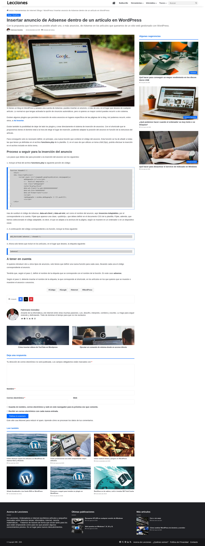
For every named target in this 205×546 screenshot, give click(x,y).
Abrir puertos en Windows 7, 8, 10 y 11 (99, 526)
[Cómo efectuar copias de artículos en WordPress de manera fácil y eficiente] (27, 445)
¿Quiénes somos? (160, 542)
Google (64, 290)
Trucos (162, 3)
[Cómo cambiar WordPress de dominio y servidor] (142, 531)
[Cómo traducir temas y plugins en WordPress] (114, 445)
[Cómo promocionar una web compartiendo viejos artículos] (70, 445)
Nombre (11, 389)
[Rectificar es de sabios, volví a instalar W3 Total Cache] (114, 477)
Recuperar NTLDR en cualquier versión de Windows (104, 518)
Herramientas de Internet (25, 10)
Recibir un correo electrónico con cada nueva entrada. (33, 411)
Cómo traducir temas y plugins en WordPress (110, 458)
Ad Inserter (19, 120)
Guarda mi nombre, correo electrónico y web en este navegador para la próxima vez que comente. (53, 407)
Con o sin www (155, 518)
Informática (150, 3)
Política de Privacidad (179, 542)
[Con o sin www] (142, 521)
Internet (75, 290)
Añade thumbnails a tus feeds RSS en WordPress (25, 491)
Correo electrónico (16, 398)
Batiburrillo (123, 3)
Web (75, 398)
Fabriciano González (17, 30)
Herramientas (136, 3)
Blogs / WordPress (45, 10)
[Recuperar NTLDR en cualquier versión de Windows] (77, 520)
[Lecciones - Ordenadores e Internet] (17, 3)
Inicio (11, 10)
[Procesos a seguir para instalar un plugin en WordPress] (70, 477)
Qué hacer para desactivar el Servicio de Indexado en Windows (168, 167)
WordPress (87, 290)
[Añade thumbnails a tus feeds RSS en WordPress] (27, 477)
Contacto (194, 542)
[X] (27, 318)
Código (52, 290)
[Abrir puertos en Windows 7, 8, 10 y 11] (77, 529)
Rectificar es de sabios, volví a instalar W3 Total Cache (114, 491)
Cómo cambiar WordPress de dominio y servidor (167, 528)
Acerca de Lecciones (142, 542)
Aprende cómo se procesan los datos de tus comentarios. (68, 420)
